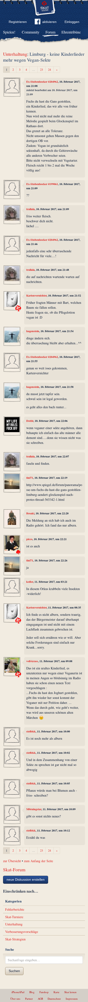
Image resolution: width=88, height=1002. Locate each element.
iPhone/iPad (17, 992)
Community (30, 32)
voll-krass (32, 661)
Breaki (30, 513)
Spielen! (9, 32)
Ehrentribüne (71, 32)
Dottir (29, 421)
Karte (56, 992)
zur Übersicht (12, 861)
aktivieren (49, 22)
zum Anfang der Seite (38, 861)
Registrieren (18, 22)
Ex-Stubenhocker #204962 (42, 82)
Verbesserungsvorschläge (21, 931)
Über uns (15, 998)
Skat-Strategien (15, 939)
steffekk (31, 731)
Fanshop (44, 992)
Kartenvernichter (36, 295)
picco (29, 539)
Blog (31, 992)
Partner (29, 998)
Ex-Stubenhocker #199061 (42, 184)
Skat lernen (70, 992)
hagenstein (32, 331)
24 (49, 69)
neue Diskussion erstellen (26, 879)
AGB (40, 998)
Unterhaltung (15, 54)
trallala (30, 209)
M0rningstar (33, 809)
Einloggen (72, 22)
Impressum (72, 998)
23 (41, 69)
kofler (29, 582)
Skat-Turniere (14, 917)
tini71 (29, 478)
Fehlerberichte (14, 909)
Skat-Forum (14, 869)
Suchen (14, 971)
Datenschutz (54, 998)
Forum (50, 32)
